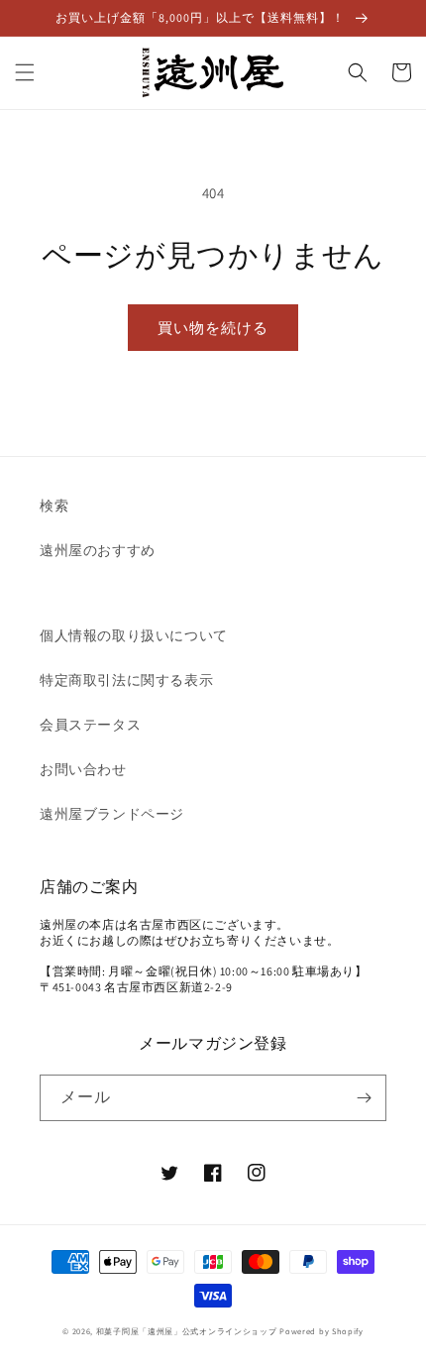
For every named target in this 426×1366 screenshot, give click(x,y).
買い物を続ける (213, 327)
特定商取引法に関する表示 (126, 680)
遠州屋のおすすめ (98, 550)
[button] (25, 72)
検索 (54, 505)
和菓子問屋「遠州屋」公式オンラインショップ (186, 1330)
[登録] (363, 1098)
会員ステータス (90, 725)
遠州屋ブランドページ (112, 814)
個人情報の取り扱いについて (134, 635)
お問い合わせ (83, 769)
